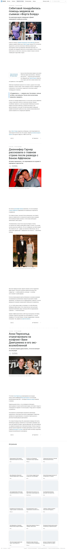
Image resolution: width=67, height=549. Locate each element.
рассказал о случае (17, 429)
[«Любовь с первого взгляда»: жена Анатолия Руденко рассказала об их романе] (50, 505)
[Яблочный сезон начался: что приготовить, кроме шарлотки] (33, 488)
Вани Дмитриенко (25, 397)
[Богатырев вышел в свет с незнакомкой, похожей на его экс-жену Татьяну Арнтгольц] (33, 505)
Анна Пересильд (17, 396)
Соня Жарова (14, 165)
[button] (17, 31)
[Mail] (1, 1)
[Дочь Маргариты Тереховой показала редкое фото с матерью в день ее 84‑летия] (17, 471)
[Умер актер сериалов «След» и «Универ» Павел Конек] (33, 522)
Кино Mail (19, 146)
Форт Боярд (26, 44)
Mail (1, 548)
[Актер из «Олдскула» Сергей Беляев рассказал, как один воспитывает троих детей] (50, 538)
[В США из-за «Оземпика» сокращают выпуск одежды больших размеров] (33, 455)
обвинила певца (30, 399)
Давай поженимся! (22, 42)
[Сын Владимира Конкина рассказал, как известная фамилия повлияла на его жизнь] (50, 488)
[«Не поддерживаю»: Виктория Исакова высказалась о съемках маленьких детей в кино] (17, 488)
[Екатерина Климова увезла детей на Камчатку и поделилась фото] (50, 522)
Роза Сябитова (31, 42)
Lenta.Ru (20, 5)
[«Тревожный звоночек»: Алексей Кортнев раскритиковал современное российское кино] (50, 455)
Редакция (25, 548)
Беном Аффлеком (14, 210)
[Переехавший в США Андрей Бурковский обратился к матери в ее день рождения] (17, 455)
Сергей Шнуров (33, 78)
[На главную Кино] (4, 1)
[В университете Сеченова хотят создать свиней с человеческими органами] (17, 505)
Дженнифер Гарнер (18, 208)
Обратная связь (62, 548)
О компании (5, 548)
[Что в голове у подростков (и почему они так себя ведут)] (33, 471)
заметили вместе (26, 318)
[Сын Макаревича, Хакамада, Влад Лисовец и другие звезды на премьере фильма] (17, 522)
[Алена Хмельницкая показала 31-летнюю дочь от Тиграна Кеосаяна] (50, 471)
